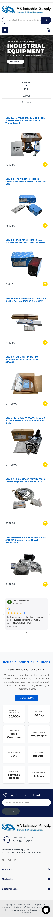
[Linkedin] (15, 860)
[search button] (46, 20)
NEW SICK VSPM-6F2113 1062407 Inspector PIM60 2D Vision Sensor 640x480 (22, 360)
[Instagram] (9, 860)
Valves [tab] (27, 95)
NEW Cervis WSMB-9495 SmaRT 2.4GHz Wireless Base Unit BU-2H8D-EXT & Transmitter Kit (25, 120)
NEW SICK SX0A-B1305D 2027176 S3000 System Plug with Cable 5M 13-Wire (25, 480)
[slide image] (26, 54)
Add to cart (45, 164)
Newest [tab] (26, 82)
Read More (12, 626)
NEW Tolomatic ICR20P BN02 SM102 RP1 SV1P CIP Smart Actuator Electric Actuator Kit (25, 540)
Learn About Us (26, 698)
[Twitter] (3, 860)
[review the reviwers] (8, 609)
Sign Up (10, 811)
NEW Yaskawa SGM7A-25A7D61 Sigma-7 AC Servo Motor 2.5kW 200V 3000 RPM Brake (25, 421)
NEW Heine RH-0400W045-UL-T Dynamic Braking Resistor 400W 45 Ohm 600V (25, 299)
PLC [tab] (26, 89)
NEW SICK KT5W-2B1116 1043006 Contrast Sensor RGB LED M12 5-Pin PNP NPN (25, 181)
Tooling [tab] (26, 102)
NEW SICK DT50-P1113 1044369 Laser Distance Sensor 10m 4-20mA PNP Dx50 (25, 241)
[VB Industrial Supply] (26, 10)
